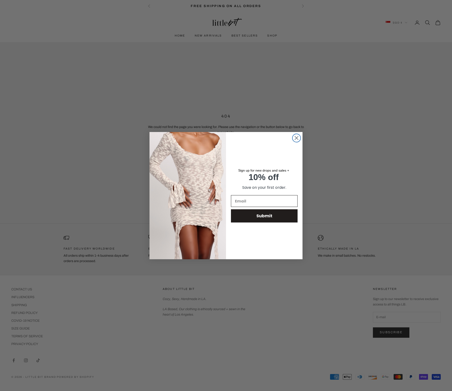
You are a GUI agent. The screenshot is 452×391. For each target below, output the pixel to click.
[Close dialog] (296, 138)
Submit (264, 216)
